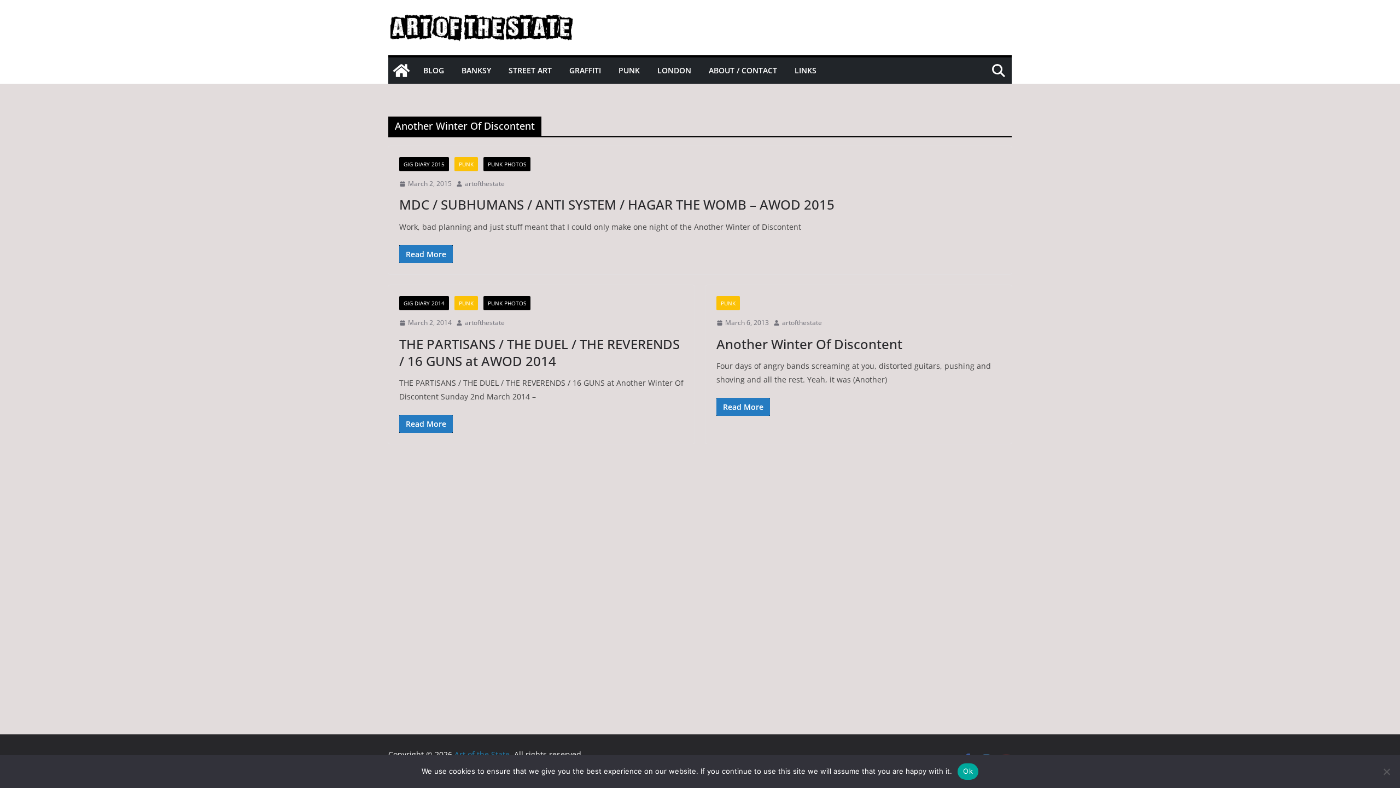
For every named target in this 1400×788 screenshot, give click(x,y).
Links (805, 70)
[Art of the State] (401, 70)
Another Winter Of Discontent (809, 344)
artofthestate (485, 183)
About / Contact (743, 70)
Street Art (530, 70)
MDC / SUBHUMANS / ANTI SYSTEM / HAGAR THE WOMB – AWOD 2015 (617, 204)
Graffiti (585, 70)
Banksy (476, 70)
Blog (433, 70)
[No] (1386, 771)
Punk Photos (507, 164)
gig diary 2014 (424, 303)
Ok (968, 771)
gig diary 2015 (424, 164)
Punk (629, 70)
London (674, 70)
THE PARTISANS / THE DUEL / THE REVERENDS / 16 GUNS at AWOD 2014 (539, 352)
